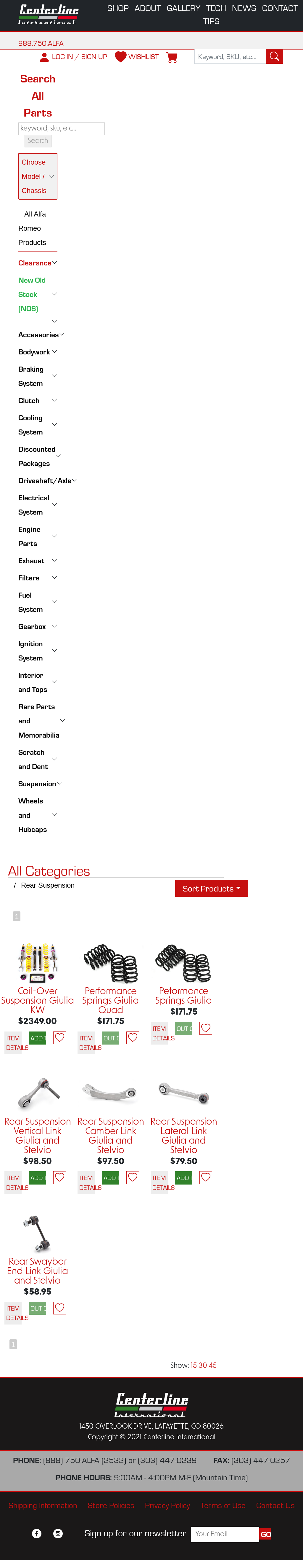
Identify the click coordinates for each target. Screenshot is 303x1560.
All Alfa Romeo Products (32, 228)
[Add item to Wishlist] (59, 1037)
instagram (58, 1533)
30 (203, 1366)
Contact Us (275, 1505)
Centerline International (49, 14)
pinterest (68, 1533)
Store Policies (111, 1505)
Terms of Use (223, 1505)
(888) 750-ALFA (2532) (84, 1460)
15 (194, 1366)
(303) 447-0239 (167, 1460)
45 (213, 1366)
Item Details (14, 1042)
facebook (36, 1533)
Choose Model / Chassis (34, 176)
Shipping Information (43, 1505)
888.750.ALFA (41, 43)
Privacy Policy (167, 1505)
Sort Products (208, 888)
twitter (47, 1533)
